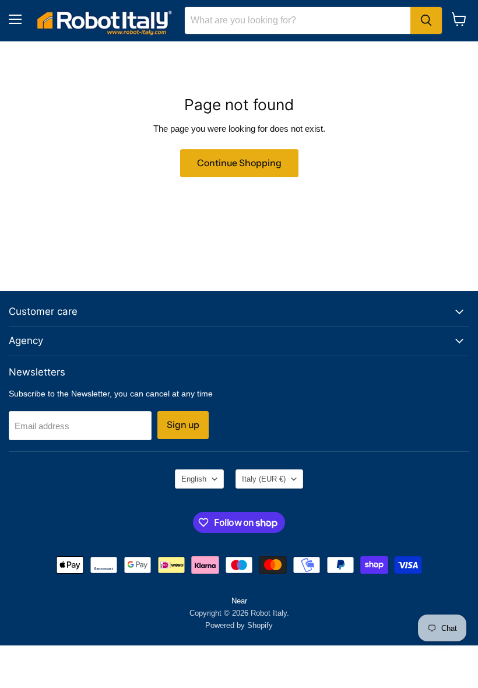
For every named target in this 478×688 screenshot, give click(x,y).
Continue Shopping (239, 163)
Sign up (183, 424)
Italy (264, 479)
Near (239, 600)
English (193, 479)
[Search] (426, 20)
